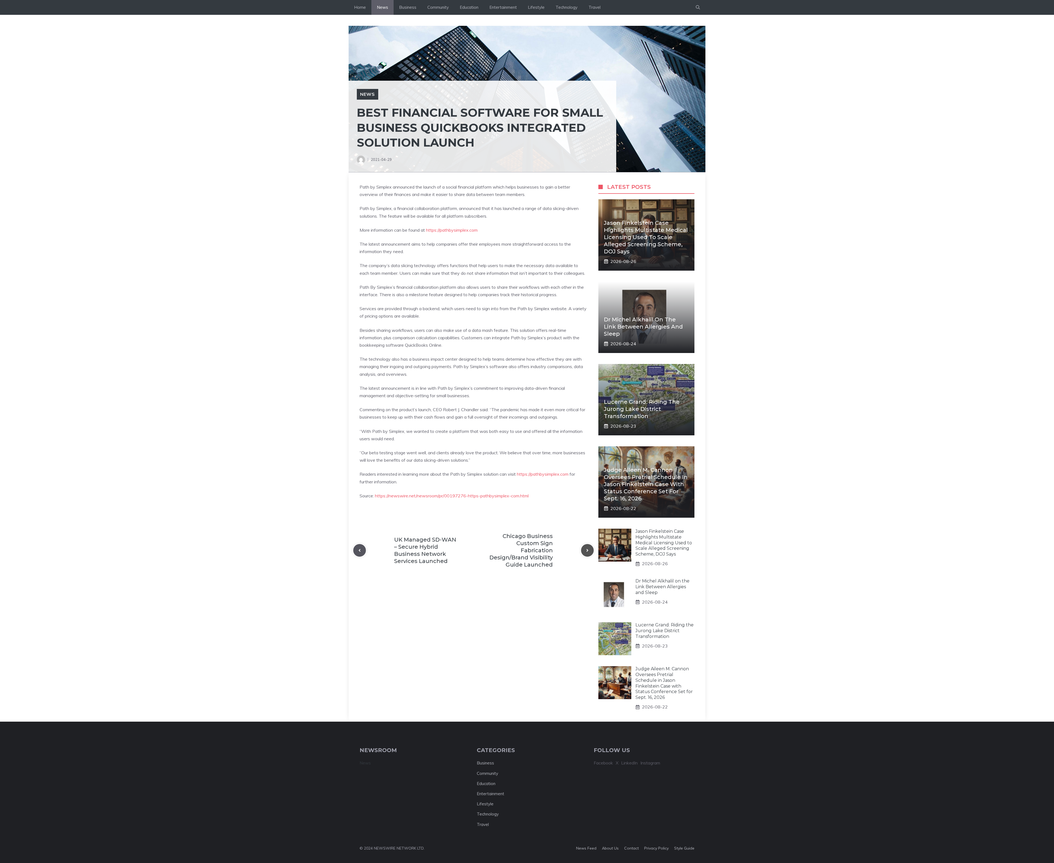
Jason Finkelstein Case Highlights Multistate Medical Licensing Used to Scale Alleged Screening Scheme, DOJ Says (646, 237)
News (382, 7)
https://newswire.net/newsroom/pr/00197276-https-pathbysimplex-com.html (452, 495)
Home (360, 7)
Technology (567, 7)
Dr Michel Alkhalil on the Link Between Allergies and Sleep (643, 326)
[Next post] (587, 550)
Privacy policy (656, 848)
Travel (594, 7)
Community (438, 7)
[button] (697, 7)
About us (610, 848)
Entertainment (503, 7)
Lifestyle (536, 7)
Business (407, 7)
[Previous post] (359, 550)
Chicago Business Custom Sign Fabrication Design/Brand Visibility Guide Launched (521, 550)
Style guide (684, 848)
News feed (586, 848)
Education (469, 7)
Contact (631, 848)
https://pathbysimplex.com (452, 230)
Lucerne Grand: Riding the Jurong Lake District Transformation (642, 409)
